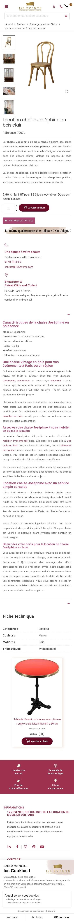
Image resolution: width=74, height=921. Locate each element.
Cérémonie (9, 380)
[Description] (37, 314)
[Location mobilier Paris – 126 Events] (30, 6)
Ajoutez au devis (39, 741)
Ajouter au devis (36, 208)
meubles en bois (12, 416)
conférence (23, 380)
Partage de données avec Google (24, 899)
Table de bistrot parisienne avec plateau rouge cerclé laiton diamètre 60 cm (37, 721)
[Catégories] (6, 6)
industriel (55, 380)
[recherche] (66, 16)
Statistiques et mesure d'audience (24, 902)
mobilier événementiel (15, 440)
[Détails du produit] (37, 603)
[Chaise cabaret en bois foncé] (67, 91)
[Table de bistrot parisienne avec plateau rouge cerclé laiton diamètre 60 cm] (37, 687)
